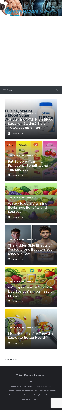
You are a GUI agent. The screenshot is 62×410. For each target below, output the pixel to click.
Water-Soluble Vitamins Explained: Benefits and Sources (27, 208)
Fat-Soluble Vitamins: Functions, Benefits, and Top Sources (28, 166)
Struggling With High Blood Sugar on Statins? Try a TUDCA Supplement (30, 124)
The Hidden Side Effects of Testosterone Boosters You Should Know (30, 249)
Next (14, 359)
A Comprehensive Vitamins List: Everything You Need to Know (31, 291)
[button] (57, 90)
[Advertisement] (31, 53)
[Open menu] (31, 382)
